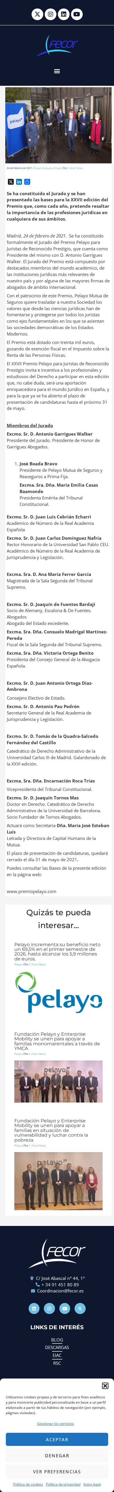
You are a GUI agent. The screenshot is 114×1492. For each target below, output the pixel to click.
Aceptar (57, 1439)
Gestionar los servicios (55, 1423)
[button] (105, 1386)
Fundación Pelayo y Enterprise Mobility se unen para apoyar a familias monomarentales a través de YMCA (57, 1041)
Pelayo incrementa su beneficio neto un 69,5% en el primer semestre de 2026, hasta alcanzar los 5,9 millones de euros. (57, 951)
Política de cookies (28, 1484)
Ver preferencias (57, 1471)
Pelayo (57, 168)
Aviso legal (92, 1484)
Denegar (57, 1455)
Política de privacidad (63, 1484)
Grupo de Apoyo (43, 168)
